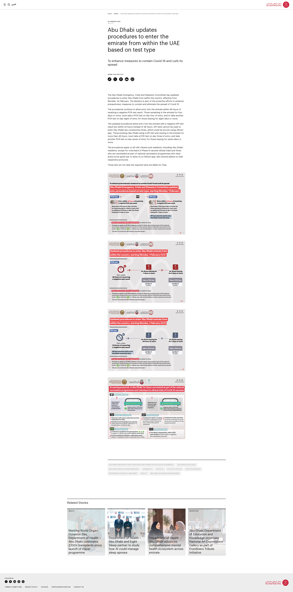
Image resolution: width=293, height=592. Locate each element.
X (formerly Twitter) (115, 79)
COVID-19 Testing (174, 469)
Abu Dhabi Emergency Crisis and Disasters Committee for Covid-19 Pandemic (141, 464)
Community (147, 469)
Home (110, 13)
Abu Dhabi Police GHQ (186, 464)
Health (116, 13)
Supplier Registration (61, 587)
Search (9, 5)
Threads (23, 581)
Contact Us (79, 587)
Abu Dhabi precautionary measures (124, 469)
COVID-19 (159, 469)
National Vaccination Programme (164, 473)
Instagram (19, 581)
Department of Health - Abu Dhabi (123, 473)
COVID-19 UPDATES (193, 469)
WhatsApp (132, 79)
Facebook (121, 79)
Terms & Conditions (13, 587)
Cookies (44, 587)
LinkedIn (127, 79)
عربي (13, 4)
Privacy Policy (31, 587)
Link (109, 79)
